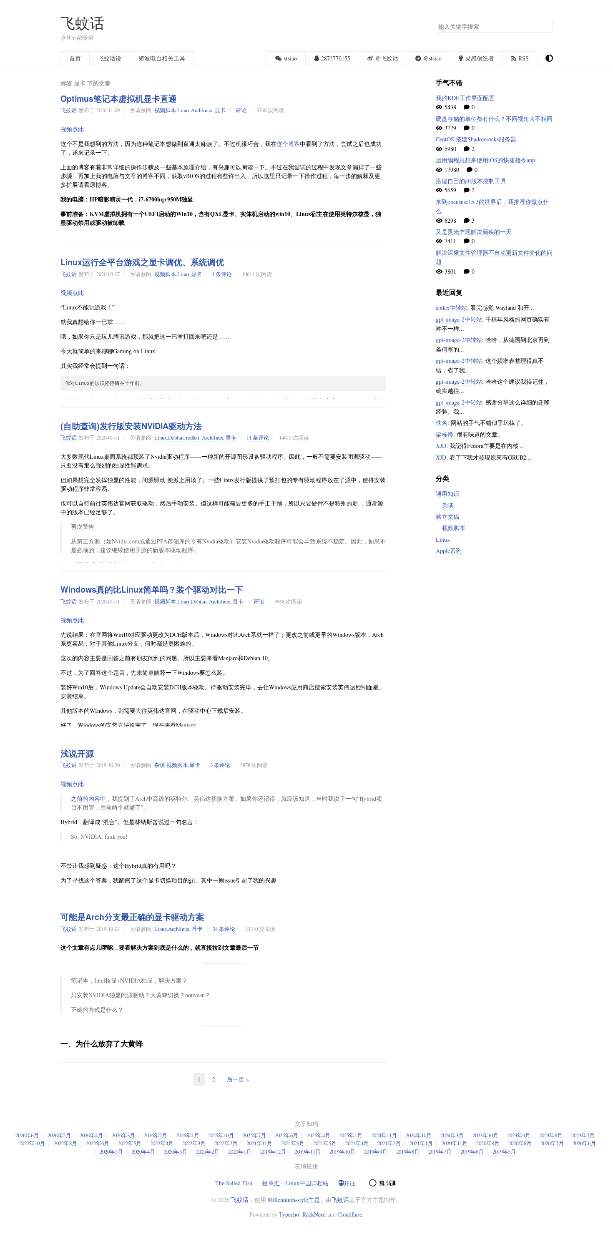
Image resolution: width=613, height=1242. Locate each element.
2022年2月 (226, 1143)
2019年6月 (472, 1151)
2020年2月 (207, 1151)
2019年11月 (308, 1151)
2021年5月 (325, 1143)
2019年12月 (273, 1151)
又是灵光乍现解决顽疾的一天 (474, 232)
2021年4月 (357, 1143)
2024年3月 (452, 1135)
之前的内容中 (88, 798)
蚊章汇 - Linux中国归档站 (295, 1183)
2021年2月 (389, 1143)
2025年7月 (254, 1135)
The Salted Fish (233, 1183)
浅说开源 (77, 753)
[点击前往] (381, 1182)
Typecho (289, 1214)
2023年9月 (518, 1135)
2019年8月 (408, 1151)
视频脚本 (165, 110)
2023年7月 (583, 1135)
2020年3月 (175, 1151)
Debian (175, 437)
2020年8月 (520, 1143)
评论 (241, 110)
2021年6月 (292, 1143)
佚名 (441, 423)
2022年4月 (161, 1143)
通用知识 (447, 494)
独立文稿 (447, 516)
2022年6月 (97, 1143)
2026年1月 (187, 1135)
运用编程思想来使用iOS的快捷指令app (485, 160)
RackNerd (314, 1214)
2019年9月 (375, 1151)
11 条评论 (257, 437)
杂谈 (159, 765)
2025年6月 (286, 1135)
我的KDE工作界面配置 (465, 98)
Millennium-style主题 (294, 1200)
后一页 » (238, 1079)
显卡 (220, 110)
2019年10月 (342, 1151)
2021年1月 (421, 1143)
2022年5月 (129, 1143)
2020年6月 (584, 1143)
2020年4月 (143, 1151)
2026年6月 (27, 1135)
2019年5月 (504, 1151)
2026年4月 (91, 1135)
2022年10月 (32, 1143)
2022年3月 (194, 1143)
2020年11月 (454, 1143)
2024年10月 (419, 1135)
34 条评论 (224, 929)
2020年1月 (239, 1151)
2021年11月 (259, 1143)
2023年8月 (551, 1135)
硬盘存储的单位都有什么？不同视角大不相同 (494, 119)
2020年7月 (552, 1143)
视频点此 (72, 129)
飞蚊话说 (109, 58)
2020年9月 (488, 1143)
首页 (75, 58)
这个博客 (288, 144)
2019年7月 (440, 1151)
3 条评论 (220, 765)
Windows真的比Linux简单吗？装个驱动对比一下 (151, 589)
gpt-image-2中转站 (459, 319)
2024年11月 (384, 1135)
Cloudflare (349, 1214)
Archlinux (201, 110)
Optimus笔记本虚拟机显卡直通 (118, 98)
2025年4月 (318, 1135)
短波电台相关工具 (161, 58)
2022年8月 (65, 1143)
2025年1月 (350, 1135)
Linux (183, 110)
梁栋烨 (444, 434)
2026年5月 (59, 1135)
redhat (192, 437)
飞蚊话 (82, 23)
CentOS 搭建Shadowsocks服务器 (476, 139)
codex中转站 (451, 308)
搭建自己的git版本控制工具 (471, 181)
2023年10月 (485, 1135)
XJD (441, 446)
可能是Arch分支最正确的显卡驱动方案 (132, 917)
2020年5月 (111, 1151)
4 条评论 (222, 274)
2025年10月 (221, 1135)
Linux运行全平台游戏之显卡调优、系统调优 (142, 262)
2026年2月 (155, 1135)
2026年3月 (123, 1135)
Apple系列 (449, 551)
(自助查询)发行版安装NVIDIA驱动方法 (131, 426)
